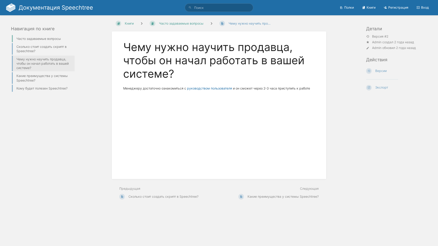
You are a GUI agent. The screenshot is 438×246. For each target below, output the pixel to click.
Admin (376, 42)
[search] (219, 7)
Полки (349, 7)
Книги (371, 7)
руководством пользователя (209, 88)
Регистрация (398, 7)
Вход (425, 7)
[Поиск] (190, 8)
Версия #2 (380, 36)
